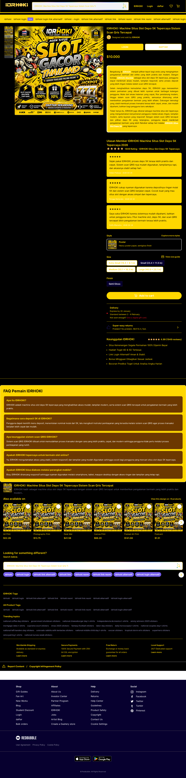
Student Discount (25, 710)
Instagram (141, 691)
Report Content (16, 666)
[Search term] (124, 6)
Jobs (53, 714)
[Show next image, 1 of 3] (99, 70)
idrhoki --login (72, 19)
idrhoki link (110, 19)
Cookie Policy (53, 745)
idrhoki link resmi (142, 19)
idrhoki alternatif (162, 19)
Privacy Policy (39, 745)
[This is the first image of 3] (19, 70)
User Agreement (23, 745)
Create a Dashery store (63, 724)
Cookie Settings (99, 724)
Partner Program (59, 701)
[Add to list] (28, 506)
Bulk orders (22, 724)
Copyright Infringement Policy (45, 666)
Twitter (139, 701)
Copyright (96, 714)
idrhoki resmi (125, 19)
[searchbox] (93, 566)
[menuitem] (7, 19)
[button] (8, 30)
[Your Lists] (171, 6)
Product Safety (98, 710)
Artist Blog (56, 719)
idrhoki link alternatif (92, 19)
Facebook (141, 696)
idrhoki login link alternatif (48, 19)
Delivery (95, 691)
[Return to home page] (16, 6)
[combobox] (80, 6)
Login (19, 714)
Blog (18, 705)
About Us (56, 691)
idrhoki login (23, 19)
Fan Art (20, 696)
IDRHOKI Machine (125, 78)
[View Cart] (178, 6)
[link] (8, 574)
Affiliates (55, 705)
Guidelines (96, 705)
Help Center (97, 701)
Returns (95, 696)
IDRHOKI (127, 71)
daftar (19, 719)
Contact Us (97, 719)
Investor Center (59, 696)
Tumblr (139, 705)
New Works (22, 701)
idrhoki (7, 19)
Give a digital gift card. (137, 317)
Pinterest (140, 710)
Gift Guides (22, 691)
